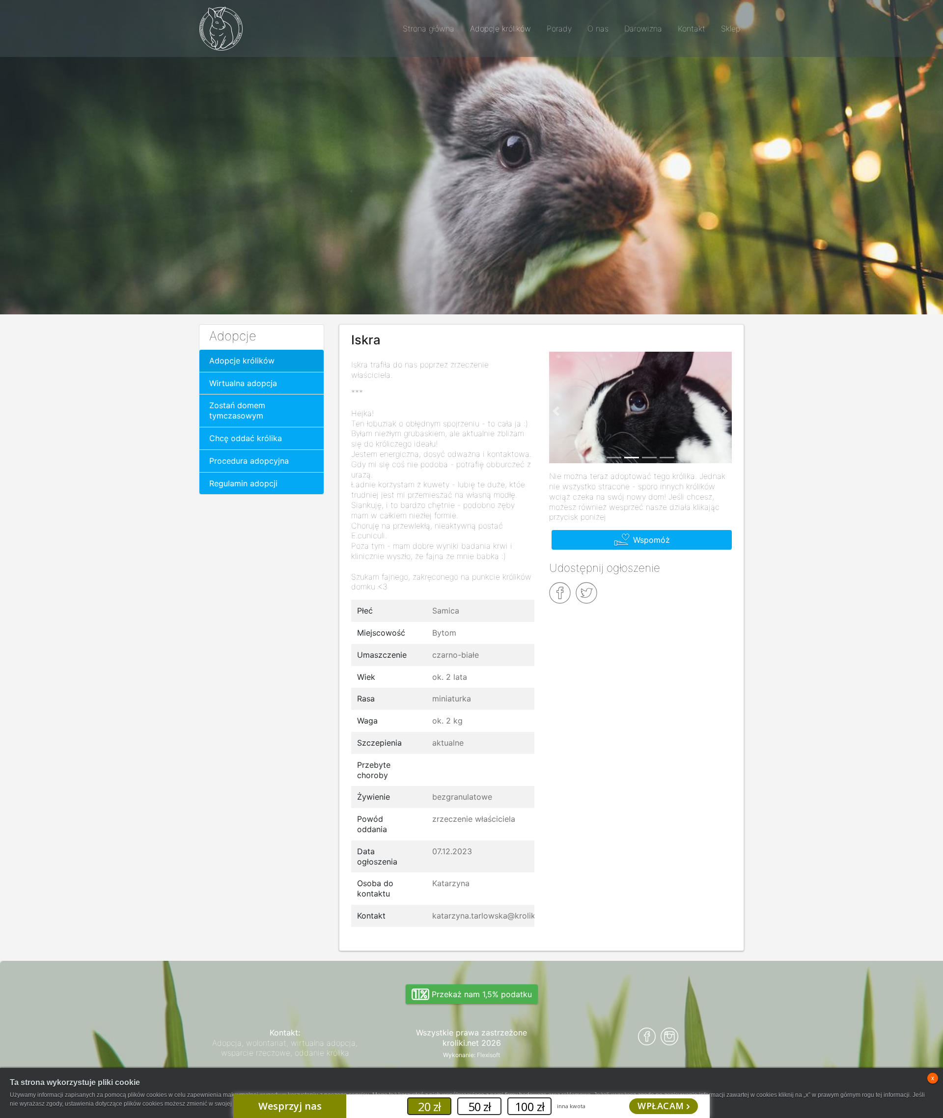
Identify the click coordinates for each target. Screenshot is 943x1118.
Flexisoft (488, 1055)
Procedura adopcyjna (249, 461)
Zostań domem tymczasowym (237, 410)
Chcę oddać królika (245, 438)
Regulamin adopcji (243, 483)
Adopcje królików (242, 360)
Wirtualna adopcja (243, 383)
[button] (556, 412)
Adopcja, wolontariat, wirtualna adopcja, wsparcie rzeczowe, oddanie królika (285, 1048)
